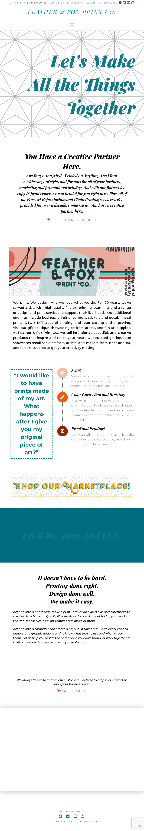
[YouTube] (129, 3)
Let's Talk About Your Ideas (74, 220)
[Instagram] (133, 3)
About (73, 822)
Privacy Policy (90, 822)
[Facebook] (121, 3)
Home (47, 822)
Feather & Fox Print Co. (72, 12)
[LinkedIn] (125, 3)
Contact (60, 822)
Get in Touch (74, 691)
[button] (72, 23)
